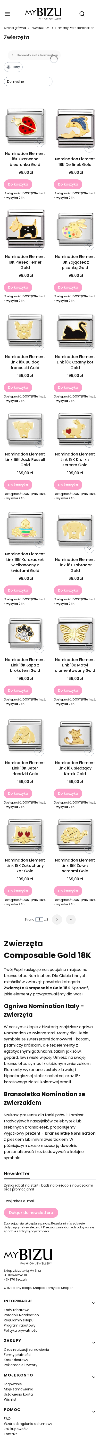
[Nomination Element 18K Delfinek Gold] (75, 129)
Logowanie (13, 1384)
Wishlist (10, 1399)
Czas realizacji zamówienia (26, 1349)
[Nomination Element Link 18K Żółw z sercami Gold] (75, 836)
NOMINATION (41, 28)
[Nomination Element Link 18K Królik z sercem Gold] (75, 430)
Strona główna (15, 28)
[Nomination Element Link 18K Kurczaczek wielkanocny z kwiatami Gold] (25, 529)
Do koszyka (18, 184)
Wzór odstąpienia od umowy (28, 1423)
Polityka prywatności (21, 1330)
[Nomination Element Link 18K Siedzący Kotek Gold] (75, 736)
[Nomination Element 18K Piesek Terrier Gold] (25, 230)
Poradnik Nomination (21, 1315)
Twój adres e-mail (19, 1201)
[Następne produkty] (57, 919)
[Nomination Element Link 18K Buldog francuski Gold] (25, 331)
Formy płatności (17, 1354)
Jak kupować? (16, 1428)
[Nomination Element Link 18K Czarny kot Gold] (75, 331)
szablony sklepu (19, 1288)
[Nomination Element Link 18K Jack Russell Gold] (25, 430)
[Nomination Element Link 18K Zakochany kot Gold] (25, 836)
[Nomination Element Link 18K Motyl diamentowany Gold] (75, 634)
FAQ (7, 1418)
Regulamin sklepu (18, 1320)
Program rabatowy (19, 1325)
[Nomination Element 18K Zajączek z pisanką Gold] (75, 230)
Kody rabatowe (16, 1309)
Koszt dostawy (16, 1359)
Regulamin (59, 1223)
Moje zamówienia (18, 1389)
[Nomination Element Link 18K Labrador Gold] (75, 532)
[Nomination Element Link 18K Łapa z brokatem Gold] (25, 634)
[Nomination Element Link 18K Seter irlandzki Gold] (25, 736)
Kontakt (10, 1434)
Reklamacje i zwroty (20, 1365)
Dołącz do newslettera (31, 1212)
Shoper (67, 1288)
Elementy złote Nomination (74, 28)
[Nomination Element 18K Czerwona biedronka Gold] (25, 127)
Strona (29, 919)
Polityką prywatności (34, 1231)
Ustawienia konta (18, 1394)
